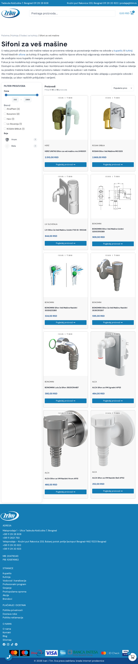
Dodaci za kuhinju (29, 35)
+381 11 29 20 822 (12, 545)
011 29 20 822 (110, 3)
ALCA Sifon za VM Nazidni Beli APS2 (108, 478)
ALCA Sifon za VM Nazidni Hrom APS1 (61, 478)
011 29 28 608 (40, 3)
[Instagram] (8, 644)
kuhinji (129, 50)
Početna (5, 35)
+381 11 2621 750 (11, 537)
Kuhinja (14, 35)
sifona (22, 54)
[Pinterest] (16, 644)
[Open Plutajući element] (8, 657)
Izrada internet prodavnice (90, 660)
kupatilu (118, 50)
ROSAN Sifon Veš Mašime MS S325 (107, 151)
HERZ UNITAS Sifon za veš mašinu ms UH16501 (65, 151)
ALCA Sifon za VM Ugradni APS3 (106, 387)
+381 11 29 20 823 (12, 548)
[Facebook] (4, 644)
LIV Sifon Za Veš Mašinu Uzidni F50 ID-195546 (65, 230)
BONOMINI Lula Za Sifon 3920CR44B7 (62, 387)
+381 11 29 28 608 (12, 534)
